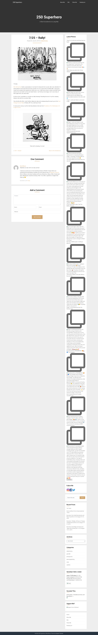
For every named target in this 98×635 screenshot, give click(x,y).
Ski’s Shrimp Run (17, 87)
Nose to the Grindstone (54, 150)
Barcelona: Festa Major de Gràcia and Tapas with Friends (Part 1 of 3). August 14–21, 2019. (75, 528)
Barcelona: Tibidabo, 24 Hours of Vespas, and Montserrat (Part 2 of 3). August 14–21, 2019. (76, 523)
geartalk (68, 553)
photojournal (69, 556)
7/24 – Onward (17, 150)
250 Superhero (17, 2)
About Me (62, 2)
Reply (29, 180)
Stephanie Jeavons (54, 172)
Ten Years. (69, 508)
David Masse (23, 166)
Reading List (82, 2)
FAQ (68, 2)
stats (68, 562)
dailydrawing (44, 41)
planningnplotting (70, 559)
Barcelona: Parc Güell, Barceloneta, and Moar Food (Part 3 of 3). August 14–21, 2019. (75, 517)
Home (68, 614)
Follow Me (74, 2)
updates (68, 564)
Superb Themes (59, 633)
